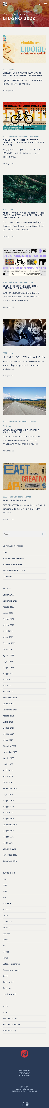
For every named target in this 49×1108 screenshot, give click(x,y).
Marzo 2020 (8, 776)
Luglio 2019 (8, 794)
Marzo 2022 (8, 685)
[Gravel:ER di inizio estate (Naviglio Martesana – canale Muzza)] (24, 116)
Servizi (28, 496)
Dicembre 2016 (9, 848)
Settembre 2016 (10, 861)
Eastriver (23, 136)
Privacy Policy (24, 1088)
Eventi (11, 69)
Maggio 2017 (8, 836)
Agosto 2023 (8, 607)
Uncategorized (9, 994)
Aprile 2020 (8, 770)
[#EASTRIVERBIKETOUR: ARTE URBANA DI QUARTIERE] (24, 262)
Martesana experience (12, 564)
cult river (6, 927)
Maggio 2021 (8, 734)
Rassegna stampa (11, 970)
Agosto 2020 (8, 758)
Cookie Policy (24, 1086)
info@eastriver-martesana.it (24, 1089)
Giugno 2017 (8, 830)
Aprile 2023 (8, 631)
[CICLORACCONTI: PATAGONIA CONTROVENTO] (24, 401)
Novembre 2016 (10, 855)
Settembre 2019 (10, 788)
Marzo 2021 (8, 740)
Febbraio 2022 (9, 691)
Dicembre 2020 (9, 746)
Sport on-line (8, 982)
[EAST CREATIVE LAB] (24, 476)
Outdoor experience (11, 964)
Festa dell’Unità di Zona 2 (14, 570)
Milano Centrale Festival (13, 558)
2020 (5, 879)
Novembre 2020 (10, 752)
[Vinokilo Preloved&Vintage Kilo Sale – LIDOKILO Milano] (24, 49)
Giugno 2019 (8, 800)
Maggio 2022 (8, 673)
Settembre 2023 (10, 601)
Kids (4, 945)
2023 (5, 897)
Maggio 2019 (8, 806)
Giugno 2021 (8, 728)
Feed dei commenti (11, 1024)
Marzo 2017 (8, 842)
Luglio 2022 (8, 661)
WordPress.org (9, 1030)
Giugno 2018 (8, 818)
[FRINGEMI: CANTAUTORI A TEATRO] (24, 332)
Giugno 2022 (8, 667)
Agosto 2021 (8, 715)
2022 (5, 69)
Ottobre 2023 (9, 594)
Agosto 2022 (8, 655)
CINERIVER (7, 576)
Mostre (6, 951)
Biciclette (12, 136)
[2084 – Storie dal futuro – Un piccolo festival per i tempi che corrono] (24, 189)
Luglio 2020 (8, 764)
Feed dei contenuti (11, 1018)
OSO (5, 552)
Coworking (7, 921)
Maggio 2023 (8, 625)
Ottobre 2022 (9, 649)
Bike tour (23, 421)
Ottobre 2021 (9, 703)
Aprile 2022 (8, 679)
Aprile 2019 (8, 812)
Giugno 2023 (8, 619)
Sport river (33, 136)
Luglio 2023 (8, 613)
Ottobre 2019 (9, 782)
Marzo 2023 (8, 637)
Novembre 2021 (10, 697)
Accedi (5, 1012)
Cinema (32, 421)
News (20, 496)
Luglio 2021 (8, 721)
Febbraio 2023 (9, 643)
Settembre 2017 (10, 824)
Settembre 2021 (10, 709)
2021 (5, 885)
